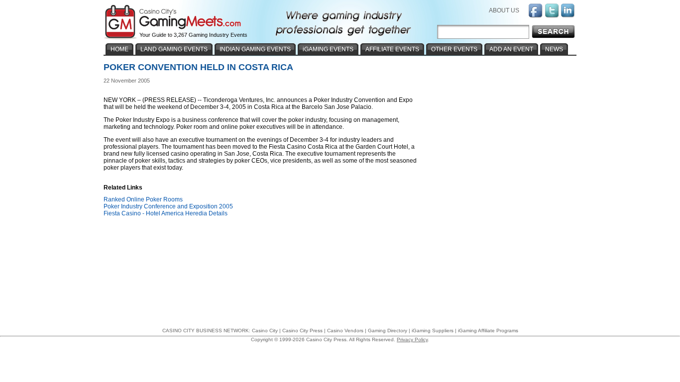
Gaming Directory (387, 330)
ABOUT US (504, 10)
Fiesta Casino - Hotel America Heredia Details (165, 213)
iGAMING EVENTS (328, 49)
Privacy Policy (412, 339)
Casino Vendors (345, 330)
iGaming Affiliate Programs (488, 330)
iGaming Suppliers (432, 330)
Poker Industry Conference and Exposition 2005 (168, 206)
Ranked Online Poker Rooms (143, 199)
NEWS (554, 49)
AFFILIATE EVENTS (392, 49)
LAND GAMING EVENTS (174, 49)
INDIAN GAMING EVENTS (255, 49)
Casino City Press (302, 330)
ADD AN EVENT (511, 49)
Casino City (265, 330)
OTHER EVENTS (454, 49)
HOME (119, 49)
